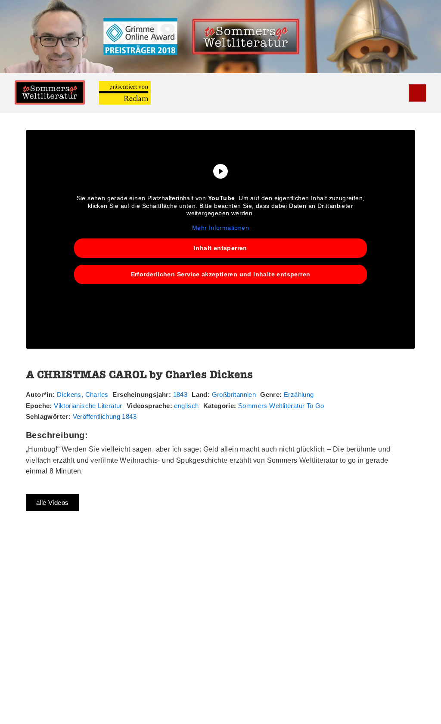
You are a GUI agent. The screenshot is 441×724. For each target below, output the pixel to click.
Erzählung (299, 394)
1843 (180, 394)
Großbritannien (234, 394)
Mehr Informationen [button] (220, 227)
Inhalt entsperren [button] (220, 247)
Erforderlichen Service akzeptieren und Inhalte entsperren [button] (221, 274)
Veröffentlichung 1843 (105, 416)
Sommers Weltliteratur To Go (281, 405)
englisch (186, 405)
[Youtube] (417, 93)
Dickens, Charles (82, 394)
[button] (403, 93)
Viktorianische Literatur (88, 405)
